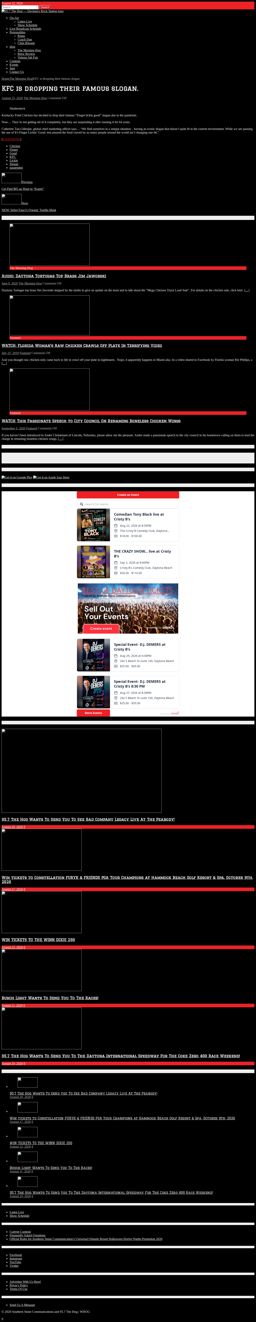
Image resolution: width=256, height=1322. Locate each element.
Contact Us (17, 72)
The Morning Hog (29, 50)
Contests (15, 61)
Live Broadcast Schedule (25, 28)
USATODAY (11, 139)
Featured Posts (15, 722)
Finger (14, 149)
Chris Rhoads (26, 43)
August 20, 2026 (12, 827)
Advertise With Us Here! (25, 1281)
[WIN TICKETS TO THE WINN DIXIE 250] (28, 1136)
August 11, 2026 (12, 1005)
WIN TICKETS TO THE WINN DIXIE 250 (38, 940)
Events (14, 64)
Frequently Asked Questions (27, 1235)
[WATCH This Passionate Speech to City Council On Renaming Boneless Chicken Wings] (50, 409)
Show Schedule (27, 25)
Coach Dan (25, 39)
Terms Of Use (18, 1289)
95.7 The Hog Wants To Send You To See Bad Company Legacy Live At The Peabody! (88, 819)
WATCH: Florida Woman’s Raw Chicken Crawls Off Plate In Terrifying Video (82, 345)
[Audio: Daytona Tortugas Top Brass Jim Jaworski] (50, 264)
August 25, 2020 (12, 98)
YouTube (15, 1262)
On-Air (14, 18)
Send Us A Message (22, 1305)
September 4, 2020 (13, 428)
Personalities (17, 32)
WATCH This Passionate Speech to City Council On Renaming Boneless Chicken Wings (91, 421)
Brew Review (26, 54)
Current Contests (20, 1231)
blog (12, 46)
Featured (25, 353)
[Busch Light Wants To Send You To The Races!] (28, 1161)
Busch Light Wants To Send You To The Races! (50, 998)
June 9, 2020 (10, 283)
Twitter (14, 1265)
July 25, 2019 (10, 353)
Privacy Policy (19, 1285)
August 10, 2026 (12, 1063)
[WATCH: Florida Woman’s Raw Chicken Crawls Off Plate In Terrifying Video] (50, 334)
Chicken (15, 146)
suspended (16, 167)
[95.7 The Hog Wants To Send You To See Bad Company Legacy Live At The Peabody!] (28, 1086)
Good (13, 153)
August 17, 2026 (12, 889)
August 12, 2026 (12, 947)
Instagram (16, 1258)
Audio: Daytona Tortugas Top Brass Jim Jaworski (54, 276)
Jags (12, 68)
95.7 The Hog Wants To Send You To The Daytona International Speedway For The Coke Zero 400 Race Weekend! (121, 1056)
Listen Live (25, 21)
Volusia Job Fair (28, 57)
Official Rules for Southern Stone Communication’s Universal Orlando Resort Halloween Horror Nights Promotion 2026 (86, 1239)
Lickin (14, 160)
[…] (246, 290)
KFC (13, 157)
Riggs (21, 36)
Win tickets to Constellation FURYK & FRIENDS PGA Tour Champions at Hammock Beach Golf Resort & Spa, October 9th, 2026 (122, 1118)
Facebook (16, 1255)
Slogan (14, 164)
